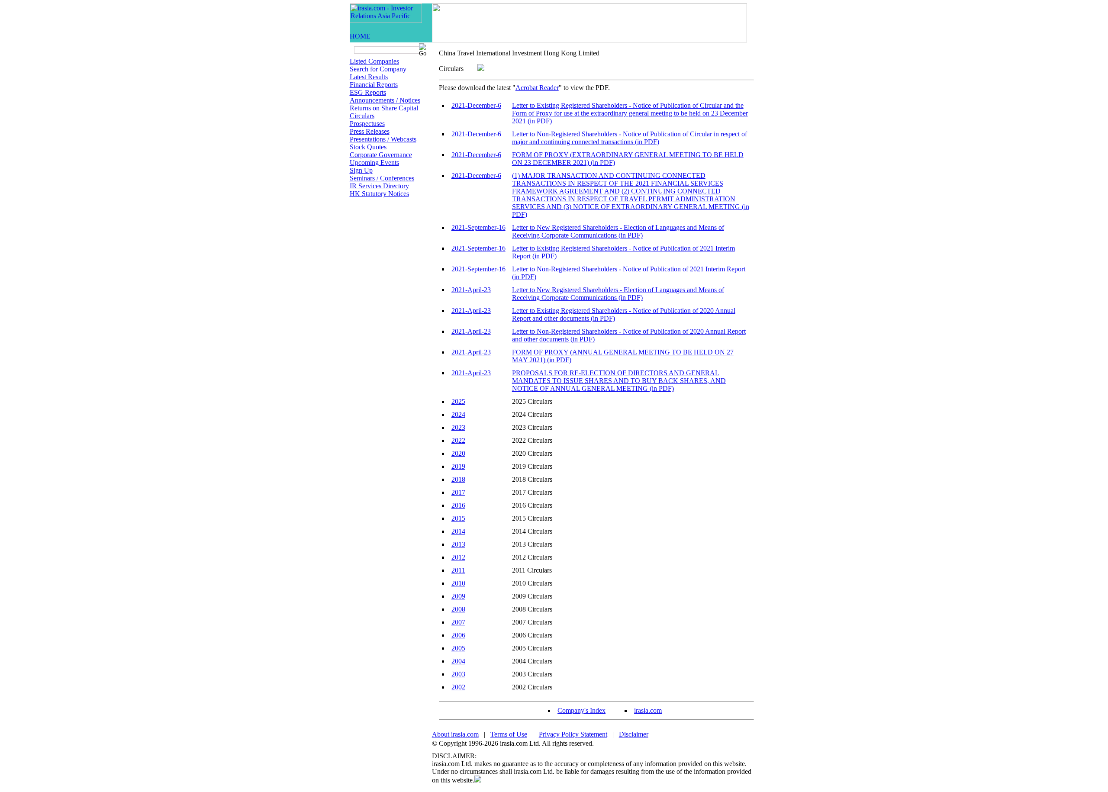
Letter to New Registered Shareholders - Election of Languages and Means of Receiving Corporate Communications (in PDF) (618, 231)
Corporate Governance (381, 154)
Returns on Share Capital (384, 108)
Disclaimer (633, 734)
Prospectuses (367, 123)
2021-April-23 (471, 289)
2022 (458, 440)
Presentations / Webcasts (383, 139)
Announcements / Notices (385, 100)
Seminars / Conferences (382, 178)
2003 (458, 674)
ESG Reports (368, 92)
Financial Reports (374, 84)
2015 (458, 518)
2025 (458, 401)
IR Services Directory (379, 186)
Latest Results (369, 76)
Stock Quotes (368, 147)
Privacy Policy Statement (573, 734)
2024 (458, 414)
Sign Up (361, 170)
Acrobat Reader (537, 87)
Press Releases (370, 131)
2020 (458, 453)
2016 (458, 505)
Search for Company (378, 69)
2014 (458, 531)
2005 (458, 648)
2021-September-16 (478, 227)
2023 (458, 427)
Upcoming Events (374, 162)
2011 (458, 570)
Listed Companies (374, 61)
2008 (458, 609)
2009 (458, 596)
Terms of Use (508, 734)
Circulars (362, 115)
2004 (458, 661)
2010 (458, 583)
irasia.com (648, 710)
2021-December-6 (476, 105)
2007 (458, 622)
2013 (458, 544)
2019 (458, 466)
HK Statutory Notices (379, 193)
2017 (458, 492)
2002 (458, 687)
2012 (458, 557)
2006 (458, 635)
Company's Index (581, 710)
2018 (458, 479)
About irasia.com (455, 734)
